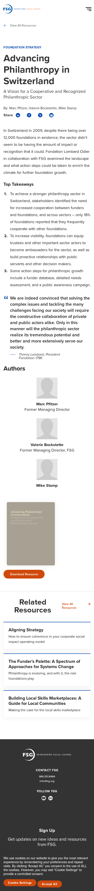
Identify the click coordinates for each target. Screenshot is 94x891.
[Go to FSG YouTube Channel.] (44, 798)
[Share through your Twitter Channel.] (40, 115)
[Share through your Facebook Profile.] (29, 115)
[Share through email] (51, 115)
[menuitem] (44, 800)
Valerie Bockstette (43, 108)
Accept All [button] (49, 884)
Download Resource (24, 574)
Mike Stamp (68, 108)
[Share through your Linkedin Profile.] (18, 115)
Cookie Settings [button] (20, 882)
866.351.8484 (47, 776)
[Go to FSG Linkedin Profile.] (50, 798)
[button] (89, 8)
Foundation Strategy (22, 47)
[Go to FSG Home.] (21, 9)
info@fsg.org (47, 781)
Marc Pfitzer (18, 108)
